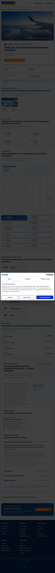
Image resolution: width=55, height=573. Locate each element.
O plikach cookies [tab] (45, 279)
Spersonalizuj (26, 297)
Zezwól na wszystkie (45, 297)
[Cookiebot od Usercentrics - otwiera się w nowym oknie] (47, 275)
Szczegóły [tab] (27, 279)
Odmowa (10, 297)
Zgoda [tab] (9, 279)
